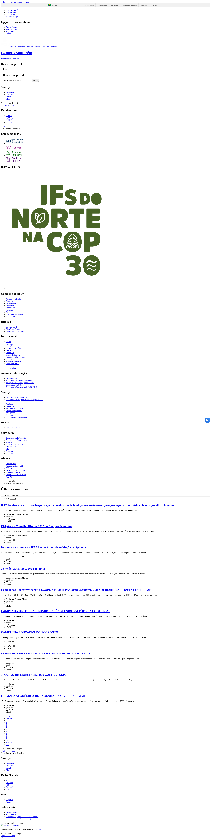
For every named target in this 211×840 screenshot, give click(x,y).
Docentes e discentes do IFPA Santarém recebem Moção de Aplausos (43, 547)
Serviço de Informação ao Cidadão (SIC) (21, 387)
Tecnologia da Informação (16, 438)
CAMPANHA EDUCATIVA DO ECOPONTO (29, 632)
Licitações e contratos (14, 385)
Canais (154, 5)
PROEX (9, 120)
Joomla (38, 829)
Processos (9, 451)
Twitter (8, 780)
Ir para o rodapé (13, 17)
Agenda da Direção (13, 299)
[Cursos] (15, 150)
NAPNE (9, 477)
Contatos (9, 301)
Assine (8, 802)
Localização (10, 308)
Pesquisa (9, 344)
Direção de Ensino (13, 329)
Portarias (9, 453)
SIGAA (9, 442)
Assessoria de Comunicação (16, 440)
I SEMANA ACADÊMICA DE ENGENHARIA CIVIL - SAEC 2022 (43, 695)
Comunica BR (102, 5)
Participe (114, 5)
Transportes (10, 413)
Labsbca (9, 402)
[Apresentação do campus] (15, 143)
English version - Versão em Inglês (19, 819)
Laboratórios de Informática (16, 397)
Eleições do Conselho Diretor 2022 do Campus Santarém (36, 526)
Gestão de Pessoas (13, 355)
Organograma (11, 303)
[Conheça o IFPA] (15, 162)
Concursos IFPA (12, 364)
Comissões (10, 366)
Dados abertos (11, 378)
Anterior (9, 718)
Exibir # (6, 498)
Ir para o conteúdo (13, 10)
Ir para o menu (12, 12)
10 (7, 740)
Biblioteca (10, 353)
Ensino (8, 342)
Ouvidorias (10, 305)
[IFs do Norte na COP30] (56, 289)
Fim (7, 745)
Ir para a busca (12, 15)
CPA (8, 99)
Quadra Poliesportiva (14, 411)
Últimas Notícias (7, 105)
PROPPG (9, 118)
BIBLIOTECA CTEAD (15, 470)
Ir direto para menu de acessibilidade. (15, 2)
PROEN (9, 116)
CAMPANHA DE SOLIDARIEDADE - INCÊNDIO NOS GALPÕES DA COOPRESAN (55, 611)
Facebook (9, 787)
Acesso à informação (129, 5)
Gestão (8, 350)
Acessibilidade (11, 27)
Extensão (9, 346)
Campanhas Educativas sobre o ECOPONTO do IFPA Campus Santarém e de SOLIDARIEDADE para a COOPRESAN (76, 589)
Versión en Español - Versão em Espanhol (22, 817)
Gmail (8, 97)
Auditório (9, 404)
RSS (7, 785)
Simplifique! (89, 5)
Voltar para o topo (8, 751)
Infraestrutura (11, 368)
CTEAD (9, 122)
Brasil (54, 5)
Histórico (9, 310)
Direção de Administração (16, 331)
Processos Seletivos (13, 361)
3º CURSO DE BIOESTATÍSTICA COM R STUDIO (34, 674)
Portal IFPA (10, 316)
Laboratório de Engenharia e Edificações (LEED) (25, 400)
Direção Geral (11, 327)
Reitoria (9, 312)
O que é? (9, 800)
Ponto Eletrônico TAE (14, 444)
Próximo (9, 742)
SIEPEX (9, 359)
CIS (7, 449)
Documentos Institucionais (16, 357)
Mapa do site (11, 32)
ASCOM (9, 94)
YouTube (9, 783)
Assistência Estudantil (14, 314)
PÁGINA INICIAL (13, 428)
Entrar (8, 34)
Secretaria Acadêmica (14, 348)
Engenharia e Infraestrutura (16, 417)
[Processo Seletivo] (15, 155)
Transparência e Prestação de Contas (20, 383)
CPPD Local (11, 447)
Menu (5, 126)
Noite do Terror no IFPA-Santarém (23, 568)
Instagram (9, 789)
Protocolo (9, 415)
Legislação (144, 5)
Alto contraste (11, 29)
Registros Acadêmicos (14, 408)
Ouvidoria (10, 92)
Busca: (6, 80)
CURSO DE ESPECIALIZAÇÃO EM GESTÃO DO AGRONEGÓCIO (45, 653)
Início (8, 716)
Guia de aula (11, 464)
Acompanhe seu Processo (16, 475)
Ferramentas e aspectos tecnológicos (20, 380)
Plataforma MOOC (13, 472)
